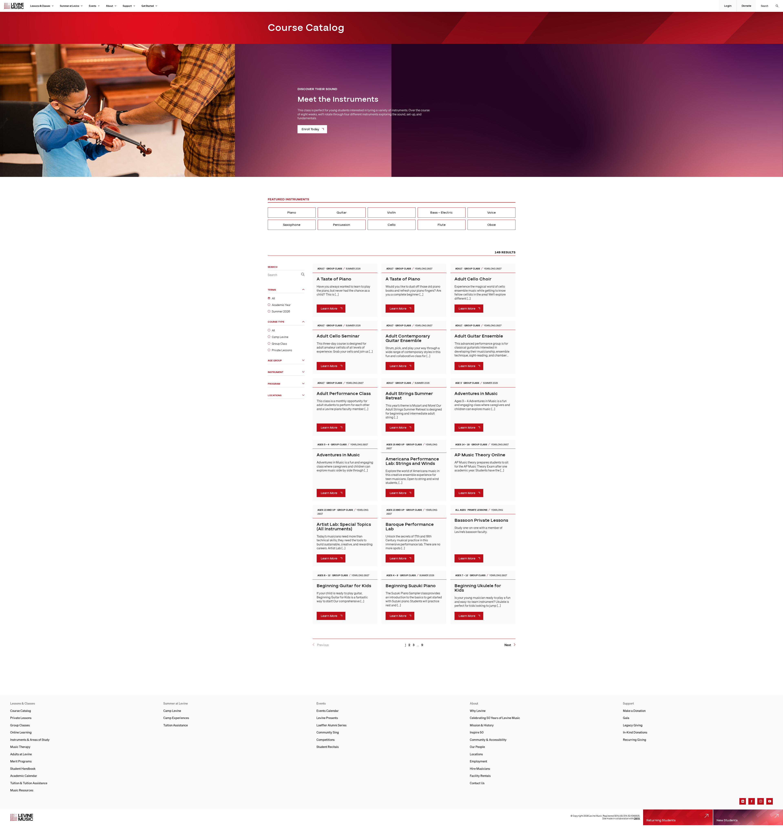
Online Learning (21, 732)
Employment (478, 761)
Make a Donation (634, 710)
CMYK (637, 818)
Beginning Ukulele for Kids (478, 588)
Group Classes (20, 725)
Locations (274, 395)
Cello (392, 225)
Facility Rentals (480, 775)
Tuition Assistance (175, 725)
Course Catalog (20, 710)
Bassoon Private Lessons (481, 520)
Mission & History (482, 725)
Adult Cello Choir (473, 279)
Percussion (341, 225)
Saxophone (291, 225)
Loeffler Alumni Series (331, 725)
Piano (291, 212)
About (109, 6)
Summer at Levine (69, 6)
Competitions (325, 739)
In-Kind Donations (635, 732)
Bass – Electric (441, 212)
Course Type (276, 322)
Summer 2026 (281, 311)
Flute (442, 225)
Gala (626, 717)
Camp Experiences (176, 717)
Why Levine (478, 710)
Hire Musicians (480, 768)
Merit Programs (21, 761)
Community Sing (327, 732)
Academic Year (281, 305)
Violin (391, 212)
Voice (491, 212)
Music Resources (21, 790)
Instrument (275, 372)
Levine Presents (327, 717)
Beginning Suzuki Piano (411, 586)
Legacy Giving (633, 725)
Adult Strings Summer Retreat (409, 395)
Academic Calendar (23, 775)
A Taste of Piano (334, 279)
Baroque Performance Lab (410, 526)
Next (507, 645)
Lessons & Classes (40, 6)
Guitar (342, 212)
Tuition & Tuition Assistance (28, 783)
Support (127, 6)
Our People (477, 746)
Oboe (491, 225)
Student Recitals (327, 746)
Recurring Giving (634, 739)
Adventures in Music (476, 393)
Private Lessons (282, 350)
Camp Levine (280, 337)
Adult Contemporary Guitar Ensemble (408, 338)
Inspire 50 (476, 732)
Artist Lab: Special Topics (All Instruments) (344, 526)
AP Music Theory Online (480, 455)
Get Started (148, 6)
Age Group (275, 360)
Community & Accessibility (488, 739)
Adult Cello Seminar (338, 336)
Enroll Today (310, 129)
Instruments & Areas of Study (30, 739)
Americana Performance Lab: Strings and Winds (412, 461)
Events (92, 6)
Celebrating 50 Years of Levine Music (495, 717)
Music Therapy (20, 746)
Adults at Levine (21, 754)
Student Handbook (22, 768)
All (273, 298)
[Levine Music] (21, 817)
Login (728, 6)
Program (274, 383)
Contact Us (477, 783)
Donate (746, 6)
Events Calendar (327, 710)
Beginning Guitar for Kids (344, 586)
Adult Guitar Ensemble (479, 336)
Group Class (279, 343)
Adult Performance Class (344, 393)
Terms (272, 289)
